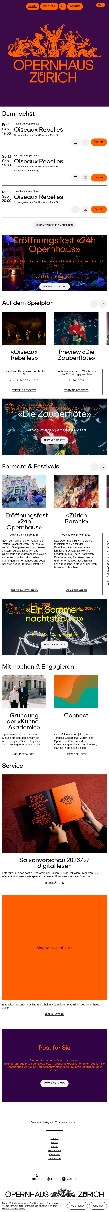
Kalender (49, 6)
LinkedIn (73, 1122)
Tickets (99, 142)
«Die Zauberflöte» (54, 413)
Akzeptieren (77, 1206)
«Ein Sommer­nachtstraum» (54, 613)
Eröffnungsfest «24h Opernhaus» (54, 244)
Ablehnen (98, 1206)
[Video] (85, 142)
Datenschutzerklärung (13, 1208)
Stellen (54, 1146)
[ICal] (75, 142)
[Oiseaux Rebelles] (60, 129)
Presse (54, 1142)
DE (99, 5)
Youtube (63, 1122)
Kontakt (54, 1138)
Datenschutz (54, 1158)
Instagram (48, 1122)
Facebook (36, 1122)
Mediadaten (54, 1150)
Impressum (54, 1154)
